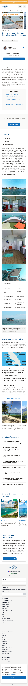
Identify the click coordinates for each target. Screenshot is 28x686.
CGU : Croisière (5, 620)
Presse (3, 614)
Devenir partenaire (6, 661)
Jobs (3, 616)
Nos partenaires (6, 606)
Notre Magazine (6, 626)
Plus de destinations (7, 647)
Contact (4, 628)
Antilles (3, 645)
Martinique (12, 10)
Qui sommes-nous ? (7, 600)
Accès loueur (5, 659)
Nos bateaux (5, 649)
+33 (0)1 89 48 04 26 (15, 571)
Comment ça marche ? (7, 602)
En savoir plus (12, 674)
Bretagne (4, 635)
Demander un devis (14, 59)
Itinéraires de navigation (8, 651)
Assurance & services (7, 610)
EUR (6, 579)
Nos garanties (5, 604)
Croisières (6, 10)
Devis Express (5, 653)
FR (5, 583)
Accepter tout (14, 677)
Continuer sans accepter (14, 681)
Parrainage (4, 608)
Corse (3, 633)
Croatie (3, 637)
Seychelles (4, 643)
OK (24, 594)
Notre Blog (4, 624)
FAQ (3, 612)
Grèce (3, 639)
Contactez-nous (15, 576)
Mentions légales (6, 618)
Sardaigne (4, 641)
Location (12, 620)
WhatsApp (14, 573)
